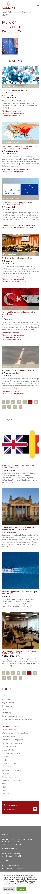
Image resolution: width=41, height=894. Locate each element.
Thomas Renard (9, 261)
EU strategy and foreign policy (13, 113)
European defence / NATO (11, 116)
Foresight (5, 756)
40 (15, 678)
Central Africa (7, 706)
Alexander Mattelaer (11, 373)
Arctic (4, 696)
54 (25, 402)
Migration (5, 773)
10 (24, 673)
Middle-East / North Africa (11, 281)
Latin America (29, 227)
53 (19, 402)
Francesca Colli (9, 207)
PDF (5, 142)
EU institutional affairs (10, 736)
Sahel (4, 787)
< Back (5, 15)
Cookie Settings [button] (9, 889)
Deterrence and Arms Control (12, 716)
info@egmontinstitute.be (14, 868)
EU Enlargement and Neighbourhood (15, 733)
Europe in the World (9, 746)
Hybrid (4, 760)
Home (4, 12)
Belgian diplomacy (8, 703)
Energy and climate (8, 225)
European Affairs (8, 750)
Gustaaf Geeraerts (11, 151)
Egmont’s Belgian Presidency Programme (17, 719)
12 (35, 673)
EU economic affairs (9, 730)
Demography (6, 713)
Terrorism (25, 281)
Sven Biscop (8, 95)
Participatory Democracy (11, 780)
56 (36, 402)
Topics (10, 12)
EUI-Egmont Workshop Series (12, 743)
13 (4, 678)
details (6, 86)
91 (15, 407)
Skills (3, 790)
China (4, 709)
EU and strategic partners (11, 111)
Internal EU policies (9, 763)
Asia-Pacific (6, 169)
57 (4, 407)
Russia (4, 784)
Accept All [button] (21, 889)
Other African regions (10, 777)
